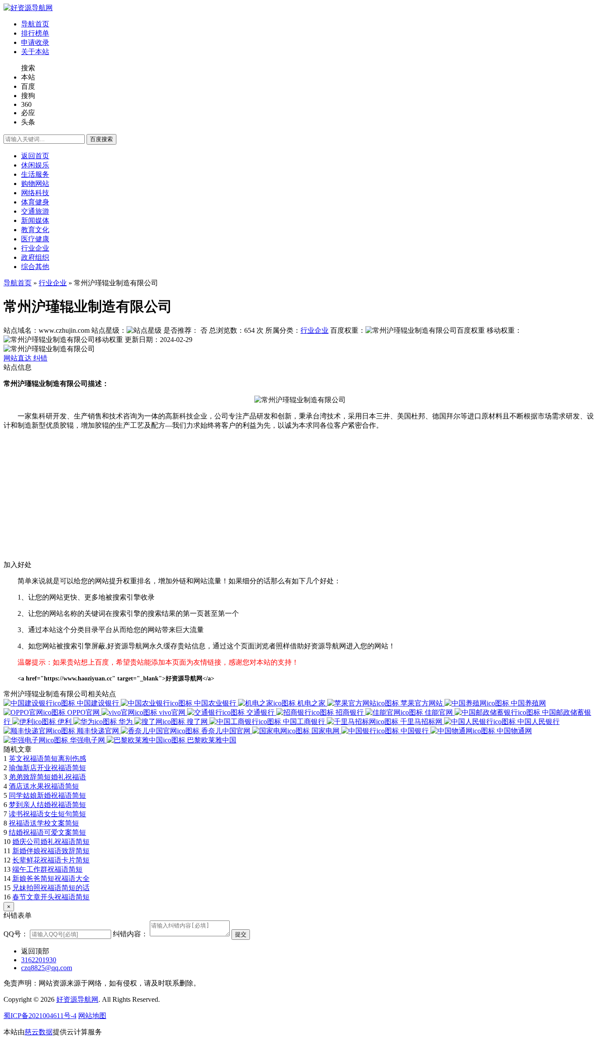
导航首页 (18, 283)
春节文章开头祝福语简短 (51, 897)
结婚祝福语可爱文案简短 (47, 832)
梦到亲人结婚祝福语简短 (47, 804)
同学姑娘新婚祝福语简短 (47, 795)
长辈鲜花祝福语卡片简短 (51, 860)
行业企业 (53, 283)
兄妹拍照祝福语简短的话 (51, 887)
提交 (240, 934)
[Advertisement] (267, 498)
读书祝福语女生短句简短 (47, 814)
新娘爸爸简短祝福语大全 (51, 878)
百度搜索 (101, 139)
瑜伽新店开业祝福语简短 (47, 767)
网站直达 (18, 358)
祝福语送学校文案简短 (44, 823)
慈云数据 (39, 1032)
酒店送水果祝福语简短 (44, 786)
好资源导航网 (77, 999)
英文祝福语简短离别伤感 (47, 758)
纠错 (40, 358)
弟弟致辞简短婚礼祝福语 (47, 777)
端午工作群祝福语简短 (47, 869)
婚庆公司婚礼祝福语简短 (51, 841)
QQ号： (16, 934)
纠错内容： (130, 934)
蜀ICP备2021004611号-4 (40, 1015)
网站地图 (92, 1015)
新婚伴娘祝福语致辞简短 (51, 851)
